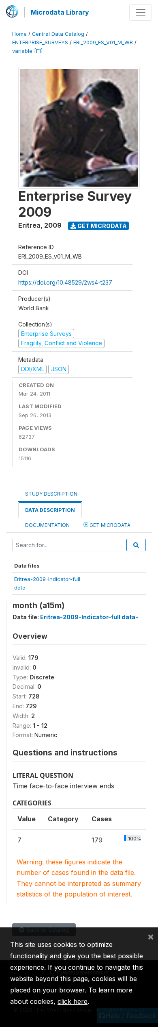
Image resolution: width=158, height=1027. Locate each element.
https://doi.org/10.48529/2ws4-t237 (65, 282)
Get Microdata (101, 225)
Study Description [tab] (51, 494)
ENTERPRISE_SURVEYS (40, 42)
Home (19, 34)
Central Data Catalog (58, 34)
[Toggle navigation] (140, 12)
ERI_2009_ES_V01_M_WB (103, 42)
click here (73, 1001)
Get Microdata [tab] (109, 525)
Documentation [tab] (47, 525)
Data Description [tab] (50, 510)
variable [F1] (27, 51)
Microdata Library (60, 12)
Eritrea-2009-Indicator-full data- (89, 617)
